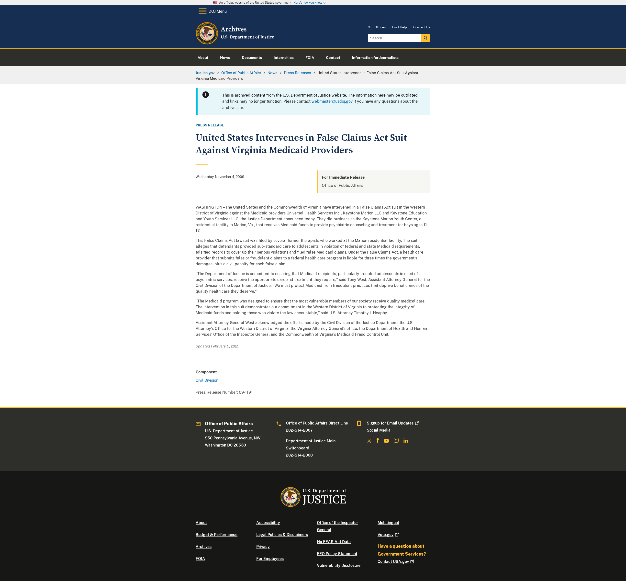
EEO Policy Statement (337, 553)
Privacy (263, 546)
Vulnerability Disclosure (338, 565)
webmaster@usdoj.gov (332, 101)
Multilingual (388, 522)
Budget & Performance (216, 534)
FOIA (200, 558)
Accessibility (268, 522)
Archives (204, 546)
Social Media (379, 430)
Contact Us (421, 27)
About (201, 522)
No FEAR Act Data (334, 541)
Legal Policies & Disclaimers (282, 534)
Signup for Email (390, 423)
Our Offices (377, 27)
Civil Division (207, 380)
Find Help (399, 27)
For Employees (270, 558)
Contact (393, 561)
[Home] (235, 42)
